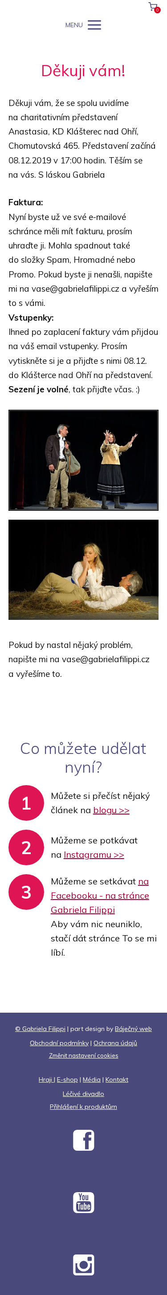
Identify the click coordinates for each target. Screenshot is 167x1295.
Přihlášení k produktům (83, 1107)
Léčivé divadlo (83, 1094)
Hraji (46, 1079)
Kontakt (117, 1079)
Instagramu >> (94, 854)
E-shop (67, 1079)
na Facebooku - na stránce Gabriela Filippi (100, 895)
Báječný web (133, 1029)
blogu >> (111, 809)
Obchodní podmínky (59, 1043)
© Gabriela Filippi (40, 1029)
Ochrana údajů (115, 1043)
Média (92, 1079)
